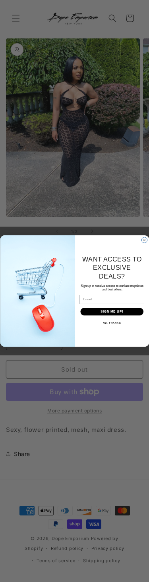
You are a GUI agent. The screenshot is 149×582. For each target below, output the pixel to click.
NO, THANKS (112, 323)
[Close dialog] (144, 240)
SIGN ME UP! (111, 311)
